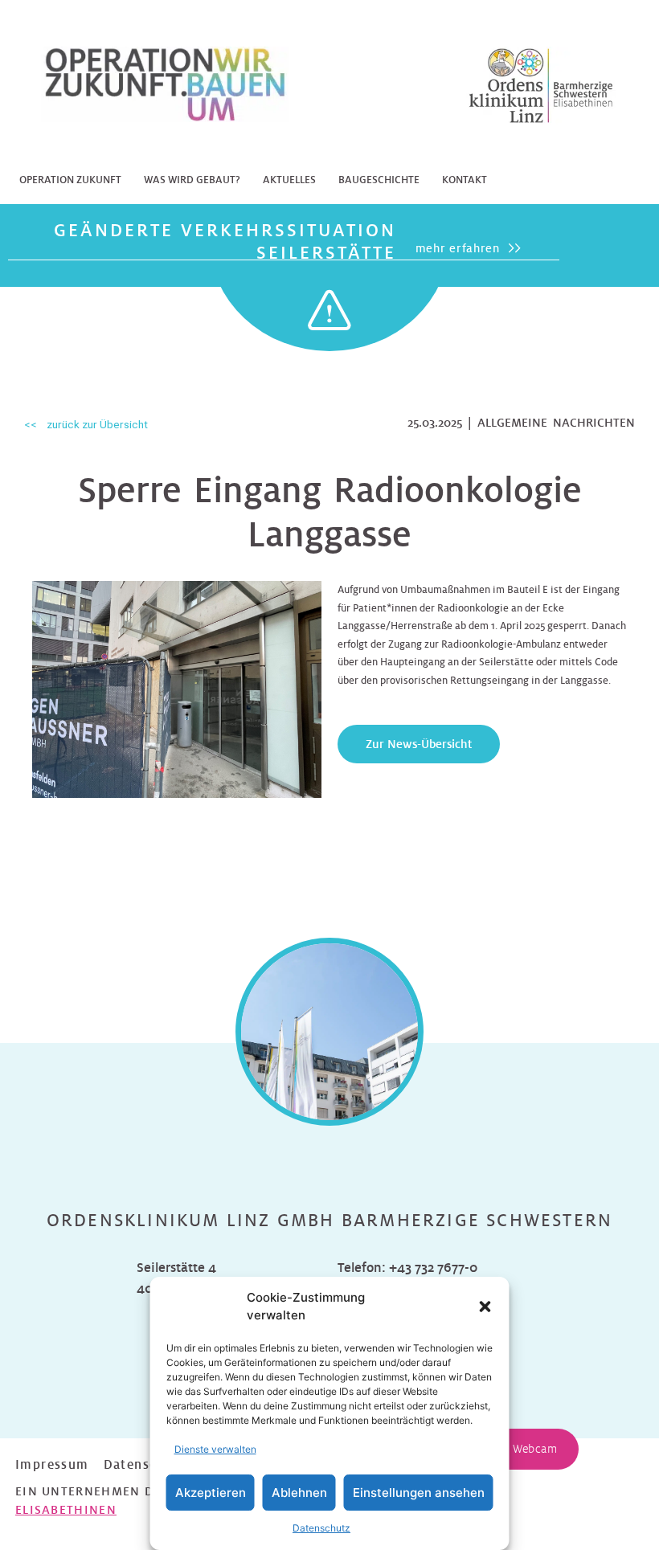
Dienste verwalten (215, 1449)
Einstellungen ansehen (419, 1492)
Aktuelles (289, 180)
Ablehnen (299, 1492)
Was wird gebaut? (192, 180)
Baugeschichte (379, 180)
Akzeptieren (210, 1492)
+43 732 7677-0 (433, 1267)
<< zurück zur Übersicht (86, 424)
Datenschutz (321, 1528)
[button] (485, 1306)
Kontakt (464, 180)
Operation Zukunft (70, 180)
